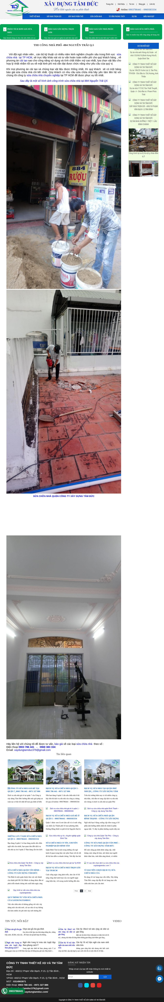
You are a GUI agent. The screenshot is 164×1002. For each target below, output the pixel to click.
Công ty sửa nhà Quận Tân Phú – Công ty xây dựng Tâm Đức (101, 844)
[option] (19, 32)
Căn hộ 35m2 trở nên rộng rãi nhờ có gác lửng (92, 930)
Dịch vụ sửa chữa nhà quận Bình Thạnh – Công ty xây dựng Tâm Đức (101, 818)
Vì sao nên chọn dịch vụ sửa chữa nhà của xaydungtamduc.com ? (99, 873)
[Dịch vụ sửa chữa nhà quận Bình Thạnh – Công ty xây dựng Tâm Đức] (102, 811)
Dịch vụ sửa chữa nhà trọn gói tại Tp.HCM (63, 869)
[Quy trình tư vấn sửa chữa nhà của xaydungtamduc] (25, 893)
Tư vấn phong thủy (117, 16)
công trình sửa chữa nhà (66, 80)
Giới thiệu (121, 4)
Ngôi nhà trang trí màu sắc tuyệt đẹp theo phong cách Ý (39, 944)
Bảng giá (142, 4)
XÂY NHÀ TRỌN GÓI (54, 16)
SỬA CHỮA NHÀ (96, 16)
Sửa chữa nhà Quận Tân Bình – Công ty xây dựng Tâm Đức (24, 871)
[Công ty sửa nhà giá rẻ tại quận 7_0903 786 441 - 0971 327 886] (25, 784)
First (76, 891)
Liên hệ (152, 4)
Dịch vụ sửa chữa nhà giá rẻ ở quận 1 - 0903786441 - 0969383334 (62, 817)
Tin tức (131, 4)
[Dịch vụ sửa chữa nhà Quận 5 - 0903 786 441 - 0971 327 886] (63, 784)
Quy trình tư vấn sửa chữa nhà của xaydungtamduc (25, 898)
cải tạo (23, 60)
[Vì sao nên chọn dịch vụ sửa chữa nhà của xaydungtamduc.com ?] (102, 865)
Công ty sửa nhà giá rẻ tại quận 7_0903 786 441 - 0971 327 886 (24, 789)
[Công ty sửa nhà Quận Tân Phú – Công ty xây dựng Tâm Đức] (102, 838)
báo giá (58, 744)
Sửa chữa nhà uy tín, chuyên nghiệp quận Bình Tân (62, 844)
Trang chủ (109, 4)
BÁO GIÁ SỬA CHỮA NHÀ (142, 29)
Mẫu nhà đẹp (149, 16)
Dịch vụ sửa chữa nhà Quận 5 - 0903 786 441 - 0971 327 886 (62, 789)
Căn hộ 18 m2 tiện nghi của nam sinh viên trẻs (92, 944)
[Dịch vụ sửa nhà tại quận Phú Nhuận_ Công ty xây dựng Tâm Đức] (102, 784)
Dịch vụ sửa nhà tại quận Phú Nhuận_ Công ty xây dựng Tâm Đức (101, 791)
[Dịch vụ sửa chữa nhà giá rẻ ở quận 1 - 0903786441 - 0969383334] (63, 811)
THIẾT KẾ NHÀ (34, 16)
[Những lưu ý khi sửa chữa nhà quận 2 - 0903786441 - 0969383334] (25, 831)
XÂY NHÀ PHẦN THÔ (75, 16)
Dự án (134, 16)
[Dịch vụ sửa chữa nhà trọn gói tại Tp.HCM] (64, 863)
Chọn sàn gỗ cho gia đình (33, 928)
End (89, 891)
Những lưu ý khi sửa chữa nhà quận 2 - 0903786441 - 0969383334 (25, 837)
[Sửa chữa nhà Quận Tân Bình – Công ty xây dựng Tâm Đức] (25, 865)
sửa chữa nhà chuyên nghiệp (43, 75)
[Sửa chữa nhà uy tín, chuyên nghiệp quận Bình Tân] (63, 838)
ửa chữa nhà (85, 744)
